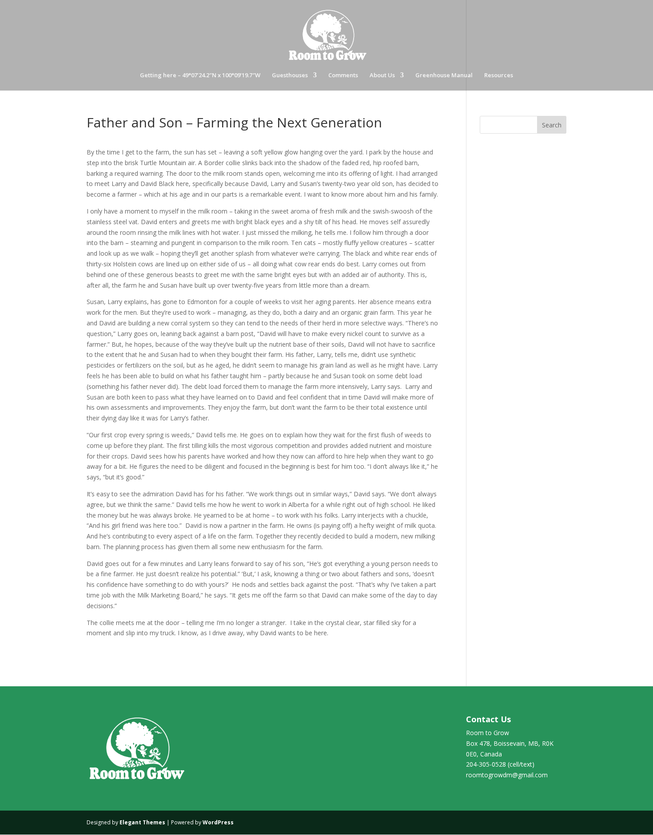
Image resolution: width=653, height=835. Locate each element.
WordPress (218, 822)
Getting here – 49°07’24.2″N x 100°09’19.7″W (200, 75)
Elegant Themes (142, 822)
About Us (382, 75)
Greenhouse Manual (444, 75)
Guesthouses (290, 75)
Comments (343, 75)
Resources (498, 75)
